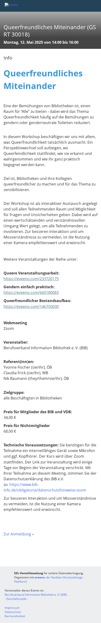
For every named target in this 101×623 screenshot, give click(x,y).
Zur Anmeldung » (19, 534)
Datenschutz (13, 612)
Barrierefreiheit (15, 616)
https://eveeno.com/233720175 (31, 278)
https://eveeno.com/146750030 (31, 306)
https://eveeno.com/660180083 (31, 292)
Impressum (12, 608)
